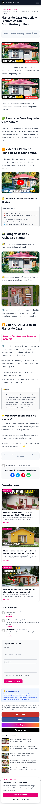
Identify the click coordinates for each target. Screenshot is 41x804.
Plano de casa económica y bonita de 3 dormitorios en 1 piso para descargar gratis (19, 553)
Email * (12, 655)
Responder (9, 616)
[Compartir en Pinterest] (23, 475)
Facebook (21, 720)
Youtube (22, 714)
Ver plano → (7, 522)
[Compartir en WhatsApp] (28, 475)
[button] (20, 182)
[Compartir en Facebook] (12, 475)
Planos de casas (12, 9)
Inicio (3, 9)
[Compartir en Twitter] (18, 475)
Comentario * (8, 662)
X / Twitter (22, 730)
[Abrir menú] (37, 3)
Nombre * (7, 647)
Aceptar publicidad (20, 795)
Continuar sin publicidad (20, 799)
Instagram (22, 725)
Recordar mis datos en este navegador (18, 675)
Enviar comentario (13, 681)
